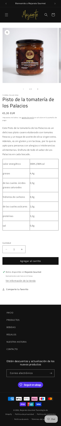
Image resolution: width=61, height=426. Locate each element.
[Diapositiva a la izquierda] (23, 89)
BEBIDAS (11, 327)
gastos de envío (28, 117)
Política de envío (21, 419)
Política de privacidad (24, 414)
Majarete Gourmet (27, 410)
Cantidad (6, 243)
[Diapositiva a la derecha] (37, 89)
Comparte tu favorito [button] (17, 289)
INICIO (10, 312)
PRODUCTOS (13, 319)
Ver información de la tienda (21, 280)
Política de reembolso (46, 414)
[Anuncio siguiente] (55, 3)
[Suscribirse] (50, 373)
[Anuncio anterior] (6, 3)
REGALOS (11, 334)
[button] (6, 14)
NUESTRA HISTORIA (17, 341)
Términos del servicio (41, 419)
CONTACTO (12, 349)
